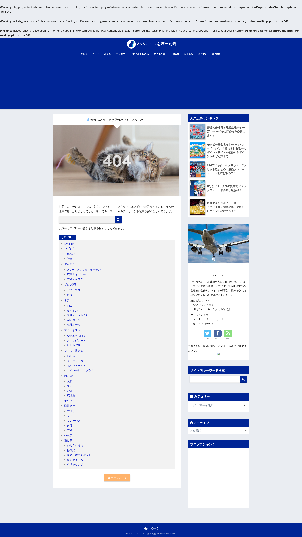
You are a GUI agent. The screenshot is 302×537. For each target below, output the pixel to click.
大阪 (69, 381)
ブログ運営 (71, 284)
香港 (69, 430)
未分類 (68, 401)
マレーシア (73, 420)
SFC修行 (188, 53)
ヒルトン (72, 310)
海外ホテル (73, 324)
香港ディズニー (76, 279)
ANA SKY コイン (76, 336)
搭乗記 (71, 450)
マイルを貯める (140, 53)
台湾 (69, 425)
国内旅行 (216, 53)
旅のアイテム (75, 460)
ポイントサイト (76, 365)
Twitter (207, 339)
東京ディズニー (76, 274)
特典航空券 (73, 345)
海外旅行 (202, 53)
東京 (69, 386)
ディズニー (122, 53)
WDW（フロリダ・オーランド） (86, 269)
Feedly (228, 339)
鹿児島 (71, 395)
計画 (69, 258)
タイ (69, 416)
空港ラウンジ (75, 464)
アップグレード (76, 340)
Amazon (69, 243)
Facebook (217, 339)
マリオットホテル (77, 315)
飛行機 (176, 53)
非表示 (68, 435)
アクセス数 (73, 290)
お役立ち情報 (75, 445)
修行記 (71, 254)
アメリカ (72, 411)
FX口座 (71, 356)
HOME (153, 529)
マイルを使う (161, 53)
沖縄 (69, 391)
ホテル (107, 53)
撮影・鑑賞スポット (79, 455)
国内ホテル (73, 320)
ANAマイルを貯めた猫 (156, 43)
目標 (69, 295)
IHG (69, 306)
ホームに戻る (118, 478)
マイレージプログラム (80, 370)
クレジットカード (90, 53)
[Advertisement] (151, 85)
